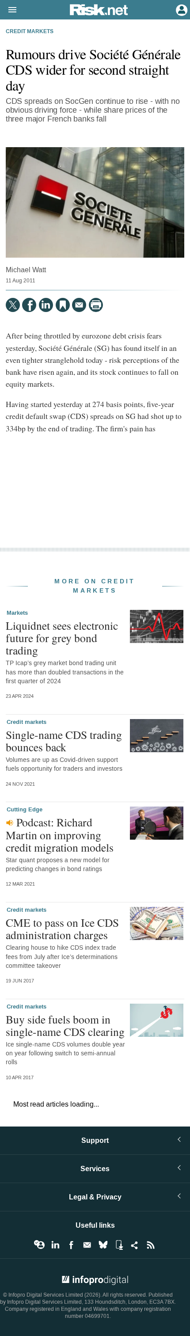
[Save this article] (63, 305)
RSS (150, 1245)
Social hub (134, 1245)
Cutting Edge (24, 810)
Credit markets (29, 31)
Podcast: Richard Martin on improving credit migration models (60, 834)
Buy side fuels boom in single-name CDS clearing (65, 1025)
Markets (17, 613)
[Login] (181, 9)
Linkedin (55, 1245)
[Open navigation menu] (8, 10)
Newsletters (87, 1245)
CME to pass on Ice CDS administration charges (62, 928)
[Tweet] (13, 305)
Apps (119, 1245)
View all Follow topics (39, 1245)
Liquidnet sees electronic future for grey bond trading (62, 637)
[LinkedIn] (46, 305)
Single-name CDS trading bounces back (64, 740)
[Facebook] (29, 305)
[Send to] (79, 305)
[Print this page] (96, 305)
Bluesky (103, 1245)
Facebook (71, 1245)
